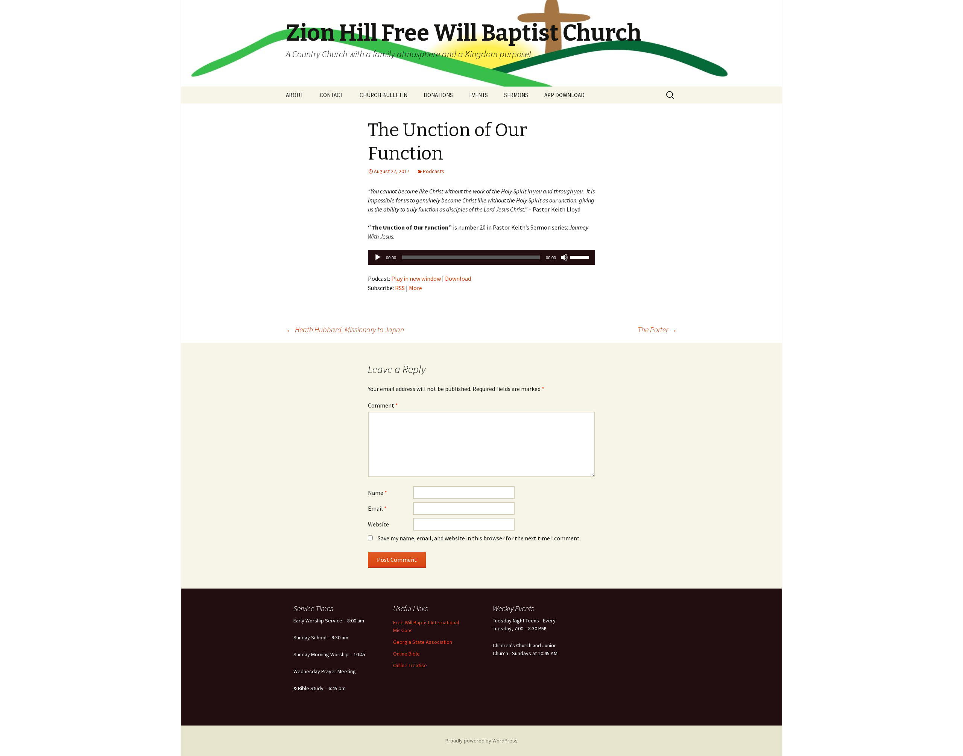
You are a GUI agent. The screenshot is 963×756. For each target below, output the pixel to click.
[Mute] (564, 257)
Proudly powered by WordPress (481, 740)
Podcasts (433, 171)
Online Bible (406, 653)
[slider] (580, 256)
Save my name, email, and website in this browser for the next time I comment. (479, 538)
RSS (400, 288)
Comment (383, 405)
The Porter (657, 329)
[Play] (377, 257)
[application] (481, 257)
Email (377, 508)
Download (458, 278)
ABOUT (295, 95)
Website (378, 524)
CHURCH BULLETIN (383, 95)
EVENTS (478, 95)
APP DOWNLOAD (564, 95)
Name (377, 492)
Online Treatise (410, 665)
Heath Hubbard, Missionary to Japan (345, 329)
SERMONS (516, 95)
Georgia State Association (422, 642)
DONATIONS (438, 95)
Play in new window (416, 278)
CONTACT (331, 95)
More (415, 288)
